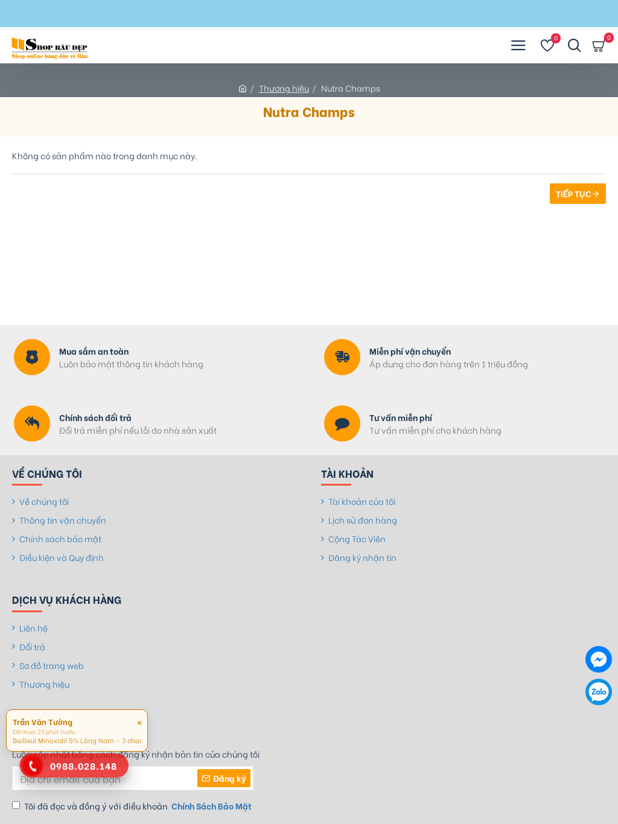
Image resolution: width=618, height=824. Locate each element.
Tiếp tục (573, 193)
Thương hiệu (284, 87)
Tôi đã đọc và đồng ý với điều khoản (138, 805)
